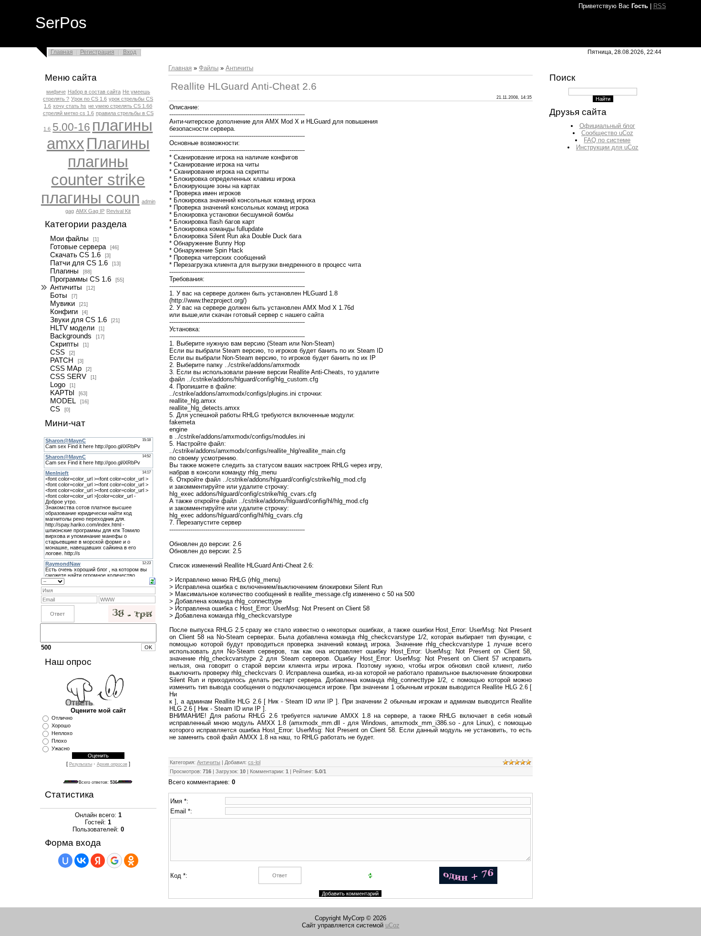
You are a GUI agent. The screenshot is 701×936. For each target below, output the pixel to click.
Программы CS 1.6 (80, 279)
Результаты (80, 764)
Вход (129, 52)
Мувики (62, 303)
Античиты (66, 287)
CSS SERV (68, 376)
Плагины (118, 143)
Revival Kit (118, 211)
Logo (57, 385)
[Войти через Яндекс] (98, 860)
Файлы (208, 68)
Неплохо (62, 733)
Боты (58, 295)
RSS (659, 6)
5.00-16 (71, 127)
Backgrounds (71, 336)
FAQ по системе (607, 140)
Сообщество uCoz (607, 133)
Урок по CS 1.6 (89, 99)
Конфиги (64, 312)
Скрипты (64, 344)
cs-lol (254, 762)
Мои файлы (69, 238)
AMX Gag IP (90, 211)
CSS (57, 352)
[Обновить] (152, 580)
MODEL (63, 401)
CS (55, 409)
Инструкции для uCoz (607, 147)
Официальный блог (607, 125)
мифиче (56, 92)
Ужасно (61, 748)
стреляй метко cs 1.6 (68, 113)
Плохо (59, 741)
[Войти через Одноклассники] (131, 860)
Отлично (62, 718)
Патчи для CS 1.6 (79, 263)
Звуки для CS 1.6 (78, 320)
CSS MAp (66, 368)
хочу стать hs (69, 106)
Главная (62, 52)
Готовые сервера (78, 247)
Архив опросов (112, 764)
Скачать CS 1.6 (75, 255)
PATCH (61, 360)
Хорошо (61, 725)
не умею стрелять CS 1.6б (120, 106)
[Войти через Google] (114, 860)
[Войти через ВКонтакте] (81, 860)
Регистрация (97, 52)
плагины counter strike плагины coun (93, 180)
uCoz (392, 925)
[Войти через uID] (65, 860)
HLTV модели (72, 328)
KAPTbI (62, 393)
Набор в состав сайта (94, 92)
